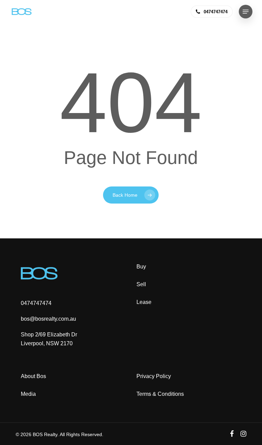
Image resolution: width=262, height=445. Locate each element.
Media (28, 394)
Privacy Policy (153, 376)
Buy (141, 266)
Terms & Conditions (160, 394)
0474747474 (36, 303)
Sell (141, 284)
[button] (245, 11)
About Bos (33, 376)
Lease (143, 302)
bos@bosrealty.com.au (48, 319)
